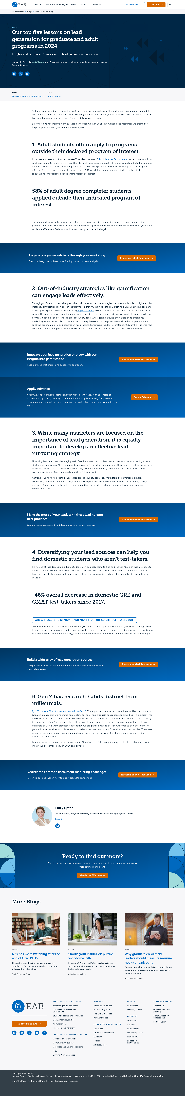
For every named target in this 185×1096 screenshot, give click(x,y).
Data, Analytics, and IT (63, 1020)
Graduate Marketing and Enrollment (64, 1011)
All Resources (18, 12)
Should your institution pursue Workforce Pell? (90, 956)
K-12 (55, 1051)
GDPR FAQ (95, 1076)
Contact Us (156, 4)
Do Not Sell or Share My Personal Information (142, 1076)
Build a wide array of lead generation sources (59, 660)
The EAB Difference (103, 1014)
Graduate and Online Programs (68, 1047)
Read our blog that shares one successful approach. (55, 365)
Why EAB (96, 4)
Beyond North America (64, 1055)
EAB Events (132, 1006)
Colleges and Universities (65, 1039)
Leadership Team (135, 1033)
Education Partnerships (133, 1042)
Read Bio (59, 819)
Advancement (60, 1024)
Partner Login (159, 1022)
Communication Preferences (161, 1017)
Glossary (98, 1037)
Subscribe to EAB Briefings (161, 1011)
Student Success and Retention (68, 1016)
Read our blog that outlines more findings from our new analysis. (63, 261)
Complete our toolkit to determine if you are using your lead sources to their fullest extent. (65, 667)
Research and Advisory (64, 1028)
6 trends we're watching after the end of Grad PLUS (36, 956)
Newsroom (132, 1037)
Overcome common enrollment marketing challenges (67, 772)
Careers (131, 1025)
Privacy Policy (18, 1076)
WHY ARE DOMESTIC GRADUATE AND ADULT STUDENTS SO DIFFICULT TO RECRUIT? (84, 620)
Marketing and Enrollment (65, 1006)
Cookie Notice (110, 1076)
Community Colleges (63, 1043)
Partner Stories (101, 1018)
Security (74, 1081)
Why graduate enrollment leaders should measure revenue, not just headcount (149, 958)
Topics (97, 1041)
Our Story (132, 1021)
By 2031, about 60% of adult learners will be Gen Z (59, 711)
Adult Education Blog (44, 12)
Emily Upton (37, 62)
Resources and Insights (57, 4)
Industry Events (134, 1010)
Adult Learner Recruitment (113, 159)
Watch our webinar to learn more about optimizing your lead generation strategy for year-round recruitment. (92, 865)
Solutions (38, 4)
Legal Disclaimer (63, 1076)
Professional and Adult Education (28, 96)
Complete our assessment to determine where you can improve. (61, 525)
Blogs (29, 12)
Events (74, 4)
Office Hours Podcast (104, 1033)
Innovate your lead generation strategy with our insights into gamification (62, 357)
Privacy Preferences (57, 1081)
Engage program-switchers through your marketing (67, 255)
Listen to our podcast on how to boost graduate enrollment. (60, 778)
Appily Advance (85, 310)
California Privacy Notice (40, 1076)
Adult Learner (54, 96)
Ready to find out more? (92, 856)
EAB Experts (133, 1029)
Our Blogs (98, 1029)
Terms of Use (80, 1076)
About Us (84, 4)
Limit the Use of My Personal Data (28, 1081)
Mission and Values (103, 1006)
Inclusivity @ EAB (102, 1010)
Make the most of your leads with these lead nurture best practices (65, 517)
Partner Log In (134, 4)
